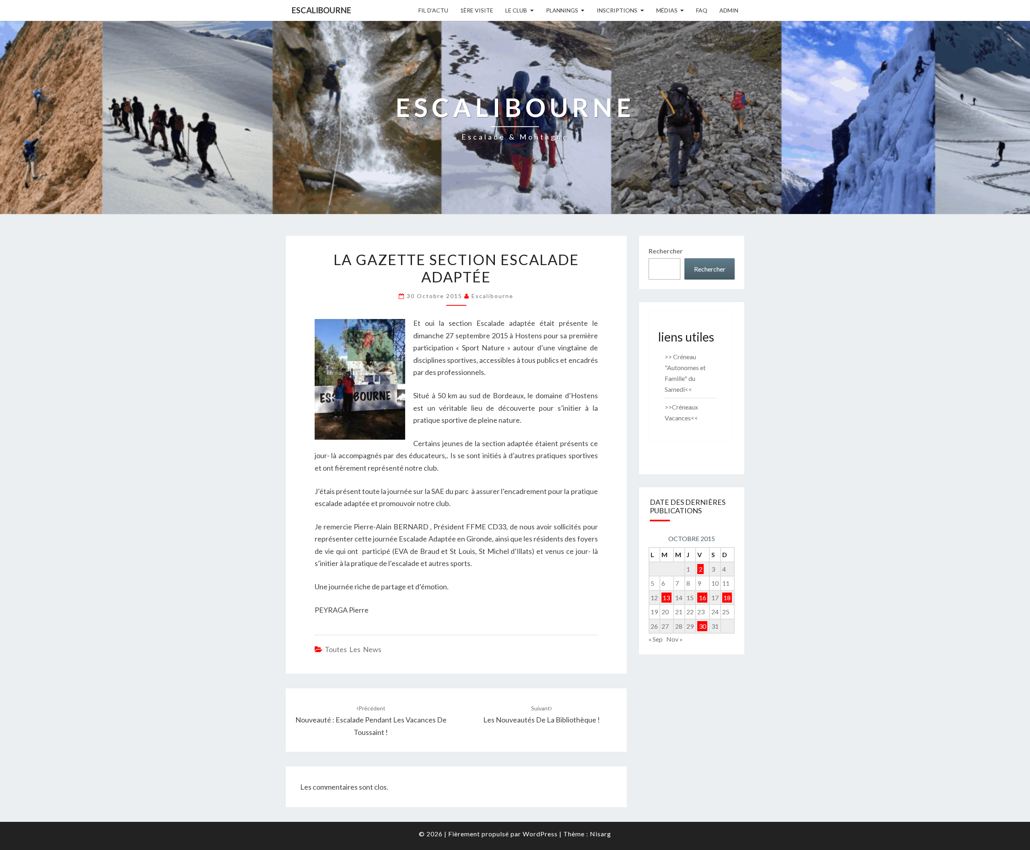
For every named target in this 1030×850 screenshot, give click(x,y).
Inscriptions (617, 10)
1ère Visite (476, 10)
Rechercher (666, 251)
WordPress (540, 834)
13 (666, 597)
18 (727, 597)
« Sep (656, 639)
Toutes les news (353, 649)
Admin (728, 10)
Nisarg (600, 834)
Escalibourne (321, 10)
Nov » (674, 639)
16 (702, 597)
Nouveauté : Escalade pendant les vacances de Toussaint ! (371, 721)
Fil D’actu (433, 10)
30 (702, 626)
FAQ (701, 10)
